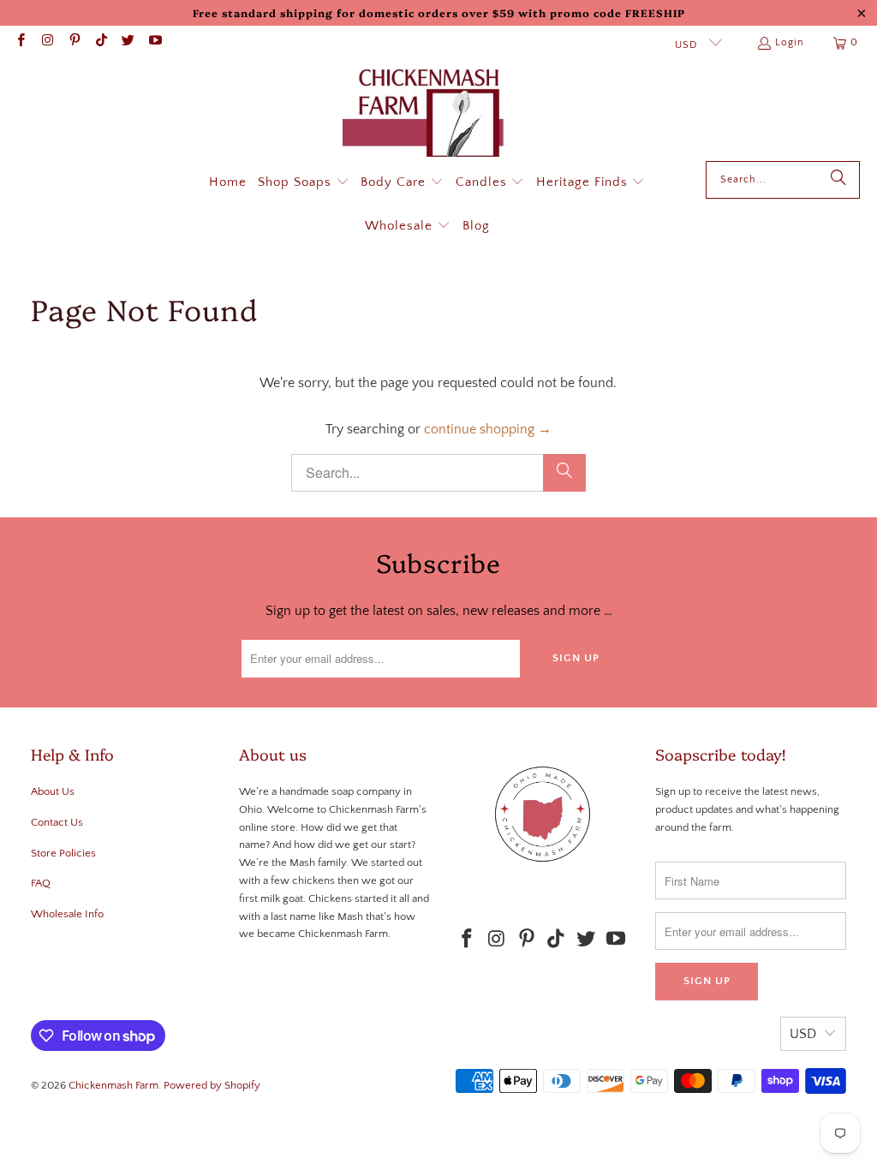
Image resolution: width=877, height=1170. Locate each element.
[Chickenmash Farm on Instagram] (46, 42)
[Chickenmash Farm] (430, 115)
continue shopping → (488, 429)
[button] (303, 183)
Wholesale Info (67, 914)
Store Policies (63, 853)
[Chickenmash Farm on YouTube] (153, 42)
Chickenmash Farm (113, 1085)
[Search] (838, 180)
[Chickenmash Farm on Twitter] (127, 42)
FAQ (41, 883)
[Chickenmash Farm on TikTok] (100, 42)
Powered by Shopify (212, 1085)
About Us (53, 791)
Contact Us (57, 822)
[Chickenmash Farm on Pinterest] (74, 42)
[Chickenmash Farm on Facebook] (20, 42)
